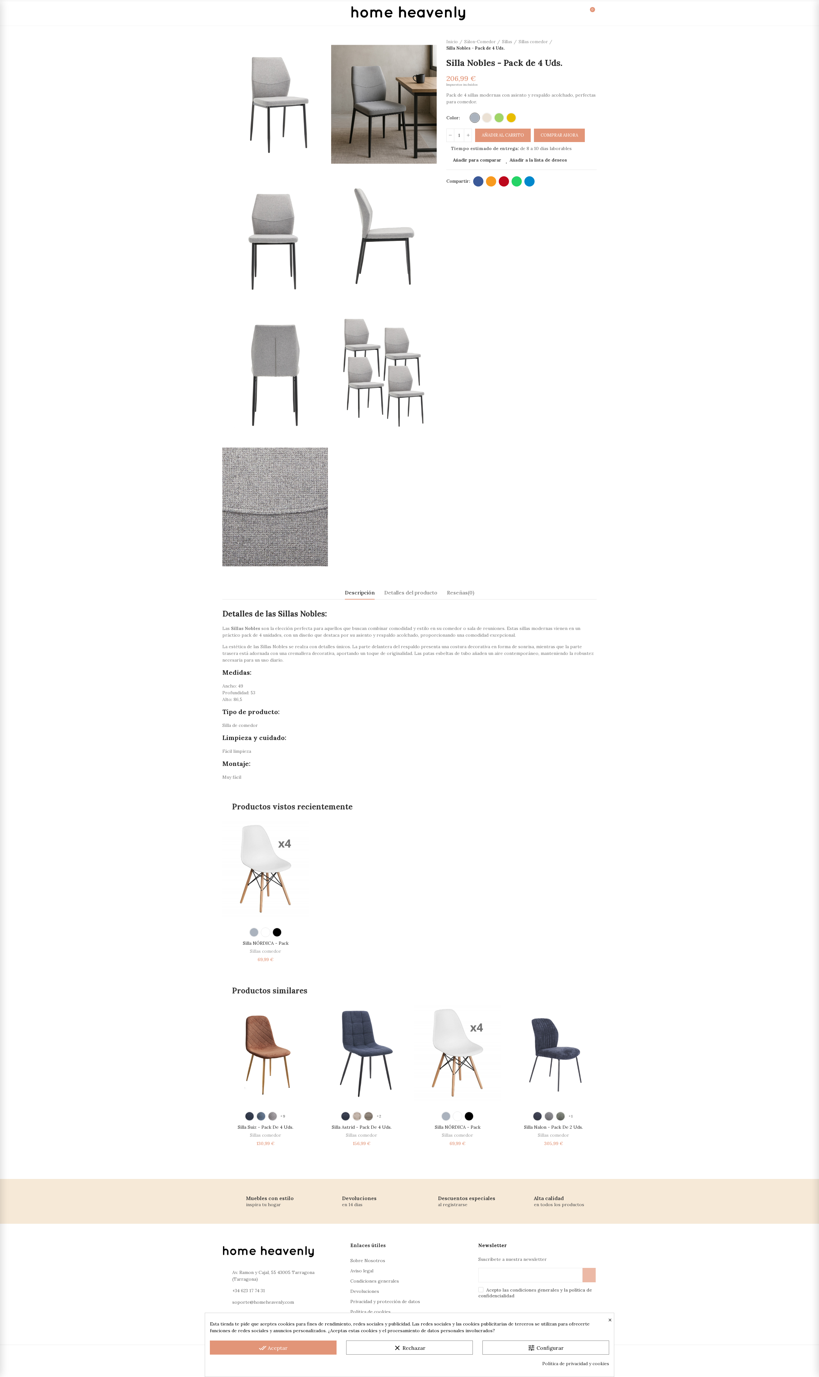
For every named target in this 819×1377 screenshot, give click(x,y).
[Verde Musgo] (560, 1116)
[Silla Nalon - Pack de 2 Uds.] (553, 1053)
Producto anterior (576, 45)
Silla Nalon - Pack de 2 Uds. (553, 1127)
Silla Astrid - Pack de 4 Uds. (362, 1127)
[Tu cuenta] (559, 13)
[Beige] (487, 118)
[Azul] (345, 1116)
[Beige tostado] (368, 1116)
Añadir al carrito (503, 135)
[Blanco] (265, 932)
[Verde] (499, 118)
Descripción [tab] (360, 592)
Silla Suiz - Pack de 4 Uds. (265, 1127)
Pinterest (504, 181)
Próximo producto (592, 45)
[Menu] (229, 13)
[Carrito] (585, 13)
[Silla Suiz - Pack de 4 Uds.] (265, 1053)
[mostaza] (511, 118)
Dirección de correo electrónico (491, 181)
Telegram (529, 181)
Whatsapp (517, 181)
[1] (589, 1275)
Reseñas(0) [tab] (460, 592)
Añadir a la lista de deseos (538, 160)
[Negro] (277, 932)
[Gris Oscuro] (549, 1116)
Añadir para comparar (477, 160)
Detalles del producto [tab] (410, 592)
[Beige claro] (357, 1116)
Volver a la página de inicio (584, 45)
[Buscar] (546, 13)
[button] (205, 1078)
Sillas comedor (265, 951)
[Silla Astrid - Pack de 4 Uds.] (361, 1053)
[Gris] (475, 118)
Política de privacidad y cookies (575, 1363)
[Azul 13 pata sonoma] (249, 1116)
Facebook (478, 181)
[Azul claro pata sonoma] (261, 1116)
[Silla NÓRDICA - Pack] (265, 869)
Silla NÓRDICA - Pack (266, 943)
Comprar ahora (559, 135)
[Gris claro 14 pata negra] (272, 1116)
